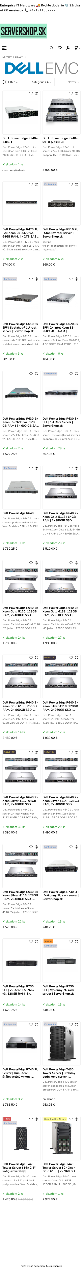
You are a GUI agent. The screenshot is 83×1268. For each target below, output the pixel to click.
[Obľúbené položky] (60, 48)
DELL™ (19, 57)
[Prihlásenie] (68, 47)
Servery (7, 57)
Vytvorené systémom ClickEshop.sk (41, 1266)
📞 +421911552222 (40, 10)
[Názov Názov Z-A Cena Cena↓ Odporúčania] (68, 82)
